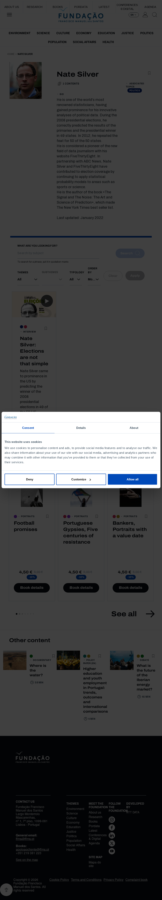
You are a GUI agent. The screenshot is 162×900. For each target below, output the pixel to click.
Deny (29, 479)
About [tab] (134, 427)
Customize (78, 479)
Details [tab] (81, 427)
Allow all (132, 479)
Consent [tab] (28, 427)
